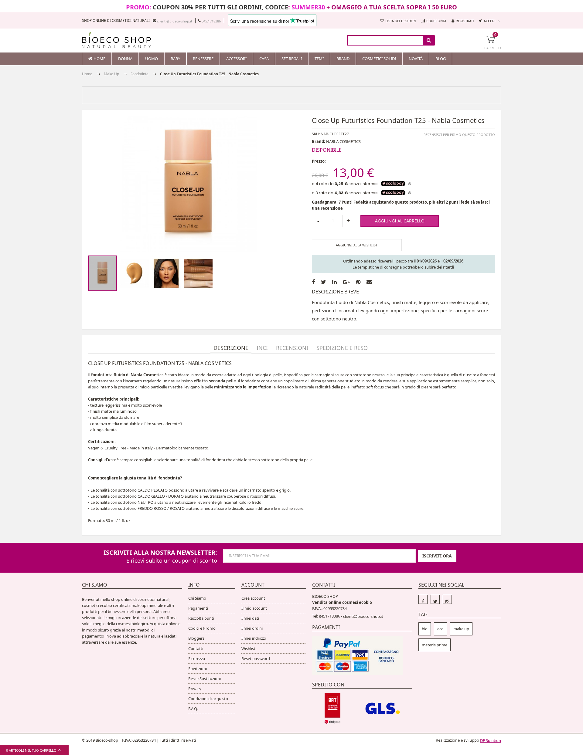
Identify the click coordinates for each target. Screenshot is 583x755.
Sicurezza (196, 658)
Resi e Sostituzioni (204, 678)
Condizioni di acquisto (208, 698)
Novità (416, 58)
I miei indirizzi (253, 638)
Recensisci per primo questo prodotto (459, 134)
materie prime (434, 645)
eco (440, 628)
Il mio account (254, 608)
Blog (440, 58)
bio (425, 628)
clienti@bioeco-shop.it (174, 21)
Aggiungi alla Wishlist (356, 245)
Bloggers (196, 638)
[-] (423, 599)
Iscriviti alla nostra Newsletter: (160, 552)
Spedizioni (197, 668)
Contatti (195, 648)
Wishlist (248, 648)
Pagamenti (198, 608)
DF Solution (490, 740)
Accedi (490, 21)
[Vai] (429, 40)
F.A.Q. (193, 708)
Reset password (255, 658)
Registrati (465, 21)
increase (348, 221)
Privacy (194, 688)
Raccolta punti (201, 618)
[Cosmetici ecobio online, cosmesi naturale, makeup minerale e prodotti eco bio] (116, 40)
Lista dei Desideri (400, 21)
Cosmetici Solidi (379, 58)
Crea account (253, 598)
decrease (318, 221)
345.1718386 (211, 21)
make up (461, 628)
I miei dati (250, 618)
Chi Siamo (197, 598)
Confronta (436, 21)
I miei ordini (252, 628)
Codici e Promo (202, 628)
